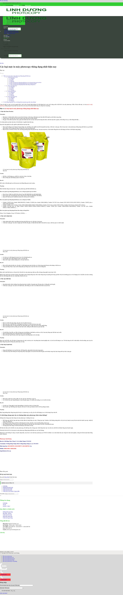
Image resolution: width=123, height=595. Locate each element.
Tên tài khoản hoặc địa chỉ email (10, 585)
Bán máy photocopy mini (14, 21)
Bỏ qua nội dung (4, 0)
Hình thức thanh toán (7, 516)
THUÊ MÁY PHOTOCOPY (10, 29)
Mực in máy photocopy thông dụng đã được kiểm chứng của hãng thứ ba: (23, 84)
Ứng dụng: (12, 81)
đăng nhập (6, 477)
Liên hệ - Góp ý (6, 506)
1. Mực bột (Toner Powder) (12, 77)
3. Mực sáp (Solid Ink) (11, 91)
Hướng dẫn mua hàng (8, 511)
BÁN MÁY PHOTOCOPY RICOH (11, 31)
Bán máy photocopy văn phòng (13, 23)
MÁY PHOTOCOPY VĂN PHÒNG (11, 32)
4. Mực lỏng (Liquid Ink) (12, 96)
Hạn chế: (12, 80)
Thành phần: (13, 78)
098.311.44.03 (16, 5)
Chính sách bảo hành (7, 488)
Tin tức (4, 504)
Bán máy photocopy (12, 17)
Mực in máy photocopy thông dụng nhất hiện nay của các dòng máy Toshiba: (24, 83)
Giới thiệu (5, 486)
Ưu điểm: (12, 87)
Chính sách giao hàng (8, 517)
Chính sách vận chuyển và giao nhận (11, 491)
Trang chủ (6, 26)
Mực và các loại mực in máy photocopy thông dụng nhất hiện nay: (17, 76)
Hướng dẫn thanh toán (8, 487)
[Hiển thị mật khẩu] (23, 588)
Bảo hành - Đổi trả (7, 513)
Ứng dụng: (12, 90)
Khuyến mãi (8, 35)
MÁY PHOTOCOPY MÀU (9, 33)
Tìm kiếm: (5, 28)
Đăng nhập (13, 590)
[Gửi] (0, 481)
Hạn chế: (12, 94)
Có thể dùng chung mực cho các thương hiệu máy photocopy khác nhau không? (20, 102)
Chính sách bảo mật (7, 490)
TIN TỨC (6, 35)
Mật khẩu (4, 588)
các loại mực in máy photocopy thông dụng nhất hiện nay (22, 108)
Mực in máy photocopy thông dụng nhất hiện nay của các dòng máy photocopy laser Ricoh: (26, 82)
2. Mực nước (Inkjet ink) (12, 85)
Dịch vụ (5, 28)
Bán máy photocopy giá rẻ (14, 20)
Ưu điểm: (12, 79)
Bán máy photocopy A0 (13, 19)
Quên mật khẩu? (3, 593)
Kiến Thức (6, 38)
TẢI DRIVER (6, 36)
